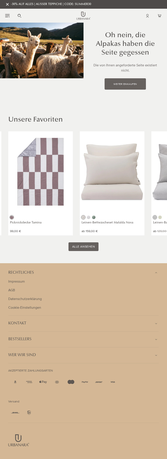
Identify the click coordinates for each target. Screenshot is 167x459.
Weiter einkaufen (125, 84)
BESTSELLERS (20, 339)
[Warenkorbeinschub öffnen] (159, 15)
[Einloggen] (147, 15)
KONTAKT (17, 323)
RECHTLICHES (21, 273)
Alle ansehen (83, 247)
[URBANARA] (83, 16)
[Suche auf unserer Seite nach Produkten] (19, 15)
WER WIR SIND (22, 355)
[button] (7, 15)
